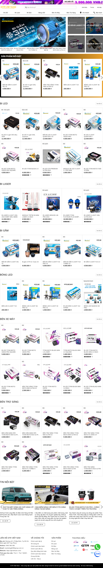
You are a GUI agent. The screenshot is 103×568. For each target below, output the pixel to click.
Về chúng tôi (35, 544)
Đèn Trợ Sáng (56, 554)
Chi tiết (4, 521)
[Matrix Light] (76, 550)
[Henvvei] (76, 546)
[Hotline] (97, 547)
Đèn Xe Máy (55, 551)
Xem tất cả (99, 103)
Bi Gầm (54, 546)
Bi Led (54, 541)
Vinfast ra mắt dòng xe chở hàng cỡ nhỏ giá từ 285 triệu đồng (16, 508)
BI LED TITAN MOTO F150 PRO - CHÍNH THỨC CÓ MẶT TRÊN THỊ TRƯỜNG (84, 508)
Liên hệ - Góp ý (36, 559)
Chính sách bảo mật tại (38, 554)
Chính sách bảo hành (38, 546)
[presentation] (1, 32)
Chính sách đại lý (36, 541)
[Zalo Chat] (97, 554)
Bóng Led (55, 549)
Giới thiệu (84, 7)
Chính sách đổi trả (37, 549)
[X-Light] (94, 542)
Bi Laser (54, 544)
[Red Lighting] (85, 550)
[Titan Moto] (85, 542)
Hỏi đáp (99, 7)
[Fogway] (94, 546)
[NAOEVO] (94, 553)
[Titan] (76, 542)
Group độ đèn (35, 556)
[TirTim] (94, 549)
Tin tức (92, 7)
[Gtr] (85, 546)
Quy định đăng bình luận (39, 551)
